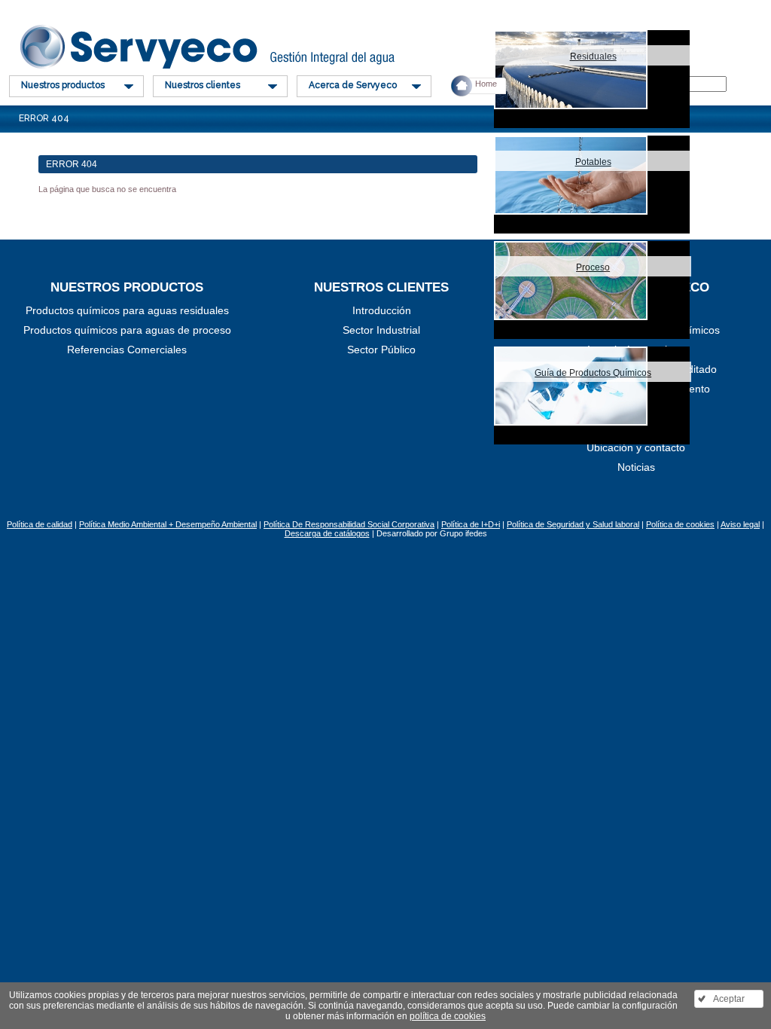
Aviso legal (740, 524)
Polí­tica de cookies (680, 524)
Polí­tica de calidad (39, 524)
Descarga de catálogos (327, 533)
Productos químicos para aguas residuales (127, 310)
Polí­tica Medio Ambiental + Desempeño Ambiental (168, 524)
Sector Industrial (381, 330)
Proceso (593, 267)
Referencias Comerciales (127, 350)
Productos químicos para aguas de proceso (127, 330)
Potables (593, 162)
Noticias (636, 467)
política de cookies (448, 1016)
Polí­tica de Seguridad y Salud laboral (573, 524)
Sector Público (381, 350)
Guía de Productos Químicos (593, 373)
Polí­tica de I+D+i (470, 524)
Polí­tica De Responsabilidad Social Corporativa (349, 524)
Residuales (593, 56)
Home (486, 83)
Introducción (381, 310)
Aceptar (729, 999)
